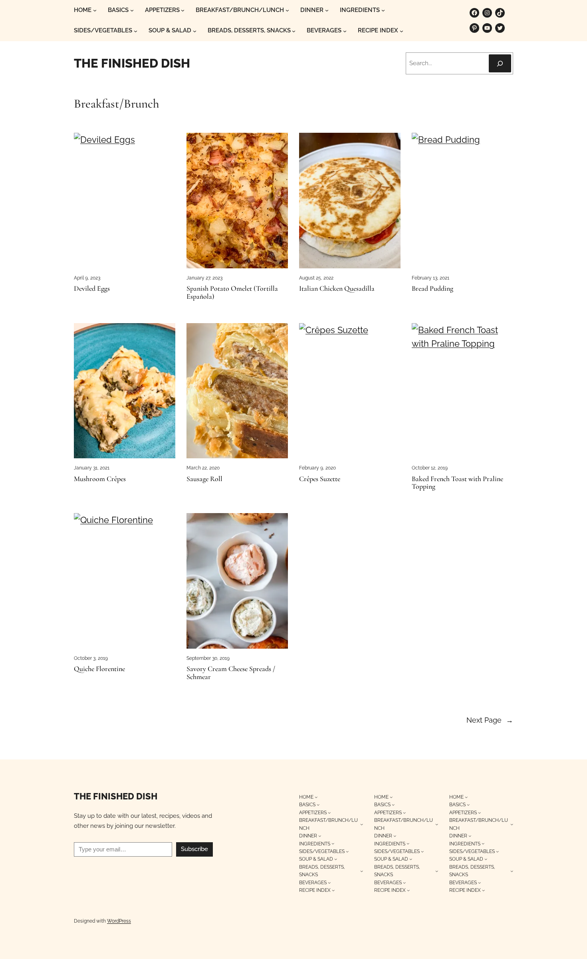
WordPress (119, 921)
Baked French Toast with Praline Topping (457, 483)
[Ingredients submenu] (383, 10)
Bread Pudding (432, 289)
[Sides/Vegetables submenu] (135, 31)
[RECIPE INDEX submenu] (401, 31)
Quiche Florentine (99, 669)
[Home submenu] (95, 10)
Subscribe (194, 849)
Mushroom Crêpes (100, 479)
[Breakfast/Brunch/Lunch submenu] (287, 10)
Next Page (489, 720)
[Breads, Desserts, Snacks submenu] (293, 31)
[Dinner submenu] (327, 10)
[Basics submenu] (132, 10)
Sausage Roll (204, 479)
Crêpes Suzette (319, 479)
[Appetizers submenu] (182, 10)
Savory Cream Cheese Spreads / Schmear (230, 673)
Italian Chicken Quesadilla (337, 289)
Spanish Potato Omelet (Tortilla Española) (232, 293)
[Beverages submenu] (345, 31)
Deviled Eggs (92, 289)
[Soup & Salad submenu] (194, 31)
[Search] (500, 63)
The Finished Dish (132, 63)
